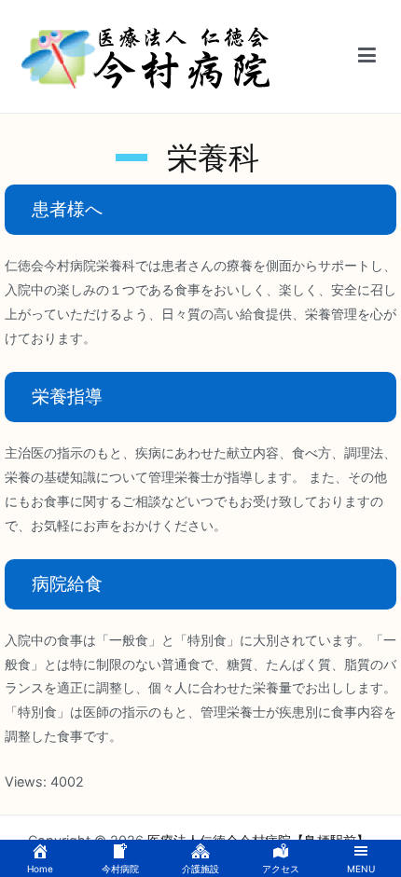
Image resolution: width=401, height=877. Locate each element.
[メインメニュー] (367, 56)
